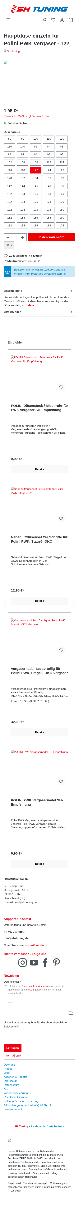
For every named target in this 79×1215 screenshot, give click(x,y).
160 (61, 193)
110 (49, 138)
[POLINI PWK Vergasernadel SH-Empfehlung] (39, 769)
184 (22, 217)
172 (9, 209)
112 (49, 162)
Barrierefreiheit (13, 1109)
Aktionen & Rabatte (15, 1076)
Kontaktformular (34, 945)
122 (35, 170)
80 (9, 138)
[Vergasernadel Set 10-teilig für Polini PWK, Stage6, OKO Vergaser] (39, 637)
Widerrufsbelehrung (16, 1092)
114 (62, 162)
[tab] (38, 297)
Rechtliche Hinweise (16, 1097)
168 (48, 201)
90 (22, 138)
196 (35, 225)
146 (35, 186)
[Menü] (8, 19)
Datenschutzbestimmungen (36, 986)
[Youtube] (34, 962)
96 (48, 154)
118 (23, 170)
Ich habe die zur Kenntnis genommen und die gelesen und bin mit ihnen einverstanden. (36, 990)
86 (61, 146)
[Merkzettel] (53, 19)
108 (35, 162)
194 (22, 225)
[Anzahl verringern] (8, 237)
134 (35, 178)
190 (61, 217)
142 (9, 186)
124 (48, 170)
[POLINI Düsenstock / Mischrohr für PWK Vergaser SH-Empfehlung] (39, 374)
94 (35, 154)
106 (22, 162)
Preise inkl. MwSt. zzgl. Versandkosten (27, 116)
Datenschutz (11, 1084)
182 (9, 217)
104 (61, 225)
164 (22, 201)
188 (48, 217)
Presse (8, 1068)
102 (9, 162)
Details (39, 469)
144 (22, 186)
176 (35, 209)
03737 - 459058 (14, 932)
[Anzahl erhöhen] (23, 237)
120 (61, 138)
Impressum (10, 1080)
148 (48, 186)
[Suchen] (44, 19)
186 (35, 217)
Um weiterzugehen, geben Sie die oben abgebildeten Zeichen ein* (36, 1024)
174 (22, 209)
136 (48, 178)
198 (48, 225)
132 (22, 178)
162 (9, 201)
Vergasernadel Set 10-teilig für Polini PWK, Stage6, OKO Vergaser (39, 671)
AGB (31, 989)
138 (61, 178)
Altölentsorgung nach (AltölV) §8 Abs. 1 (27, 1105)
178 (48, 209)
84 (48, 146)
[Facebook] (45, 962)
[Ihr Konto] (62, 19)
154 (22, 193)
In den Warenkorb (51, 237)
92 (22, 154)
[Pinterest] (56, 962)
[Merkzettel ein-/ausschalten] (61, 387)
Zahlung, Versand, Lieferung (21, 1101)
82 (35, 146)
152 (9, 193)
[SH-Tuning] (39, 51)
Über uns (9, 1064)
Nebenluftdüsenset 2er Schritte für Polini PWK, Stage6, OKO (39, 539)
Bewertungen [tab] (12, 311)
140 (22, 146)
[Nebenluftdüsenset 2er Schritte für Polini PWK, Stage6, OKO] (39, 506)
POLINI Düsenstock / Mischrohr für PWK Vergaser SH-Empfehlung (39, 408)
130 (9, 146)
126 (61, 170)
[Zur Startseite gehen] (39, 9)
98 (61, 154)
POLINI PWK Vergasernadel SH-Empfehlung (37, 802)
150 (61, 186)
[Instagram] (22, 962)
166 (35, 201)
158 (48, 193)
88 (9, 154)
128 (9, 178)
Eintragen (12, 1047)
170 (61, 201)
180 (61, 209)
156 (35, 193)
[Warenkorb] (70, 19)
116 (9, 170)
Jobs (7, 1072)
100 (35, 138)
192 (9, 225)
